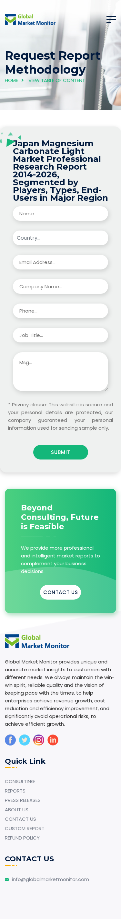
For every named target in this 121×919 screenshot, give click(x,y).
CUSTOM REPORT (25, 828)
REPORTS (15, 790)
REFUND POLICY (22, 837)
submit (60, 452)
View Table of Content (56, 80)
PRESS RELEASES (23, 800)
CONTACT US (60, 592)
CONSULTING (20, 781)
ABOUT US (16, 809)
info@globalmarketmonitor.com (50, 879)
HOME (11, 80)
